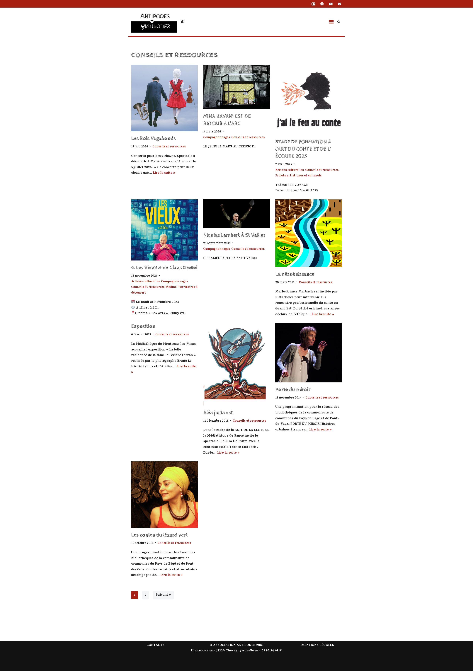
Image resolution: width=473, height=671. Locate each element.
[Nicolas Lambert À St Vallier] (236, 213)
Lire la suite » (164, 173)
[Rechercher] (338, 21)
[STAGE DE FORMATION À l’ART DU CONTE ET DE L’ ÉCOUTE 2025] (308, 100)
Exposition (143, 326)
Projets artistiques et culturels (298, 175)
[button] (331, 21)
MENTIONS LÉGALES (317, 645)
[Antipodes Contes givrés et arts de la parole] (154, 21)
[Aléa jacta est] (236, 364)
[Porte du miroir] (308, 352)
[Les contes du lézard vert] (164, 494)
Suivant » (163, 595)
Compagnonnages (216, 137)
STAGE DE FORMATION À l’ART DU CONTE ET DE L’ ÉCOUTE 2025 (303, 149)
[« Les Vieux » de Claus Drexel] (164, 229)
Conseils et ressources (169, 146)
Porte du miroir (293, 390)
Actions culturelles (289, 170)
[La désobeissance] (308, 233)
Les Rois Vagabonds (153, 139)
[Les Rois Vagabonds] (164, 98)
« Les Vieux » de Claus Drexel (164, 268)
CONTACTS (155, 645)
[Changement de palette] (182, 21)
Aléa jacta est (218, 413)
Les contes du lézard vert (159, 535)
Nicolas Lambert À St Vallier (234, 235)
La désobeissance (294, 274)
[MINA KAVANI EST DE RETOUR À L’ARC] (236, 87)
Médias (171, 287)
